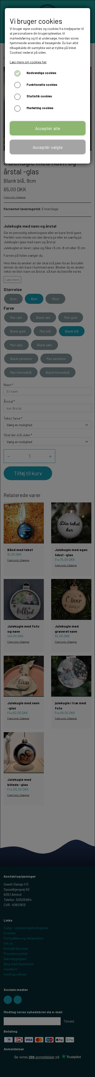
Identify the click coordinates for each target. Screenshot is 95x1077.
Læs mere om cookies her (28, 62)
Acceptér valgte (48, 147)
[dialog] (47, 538)
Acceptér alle (47, 128)
